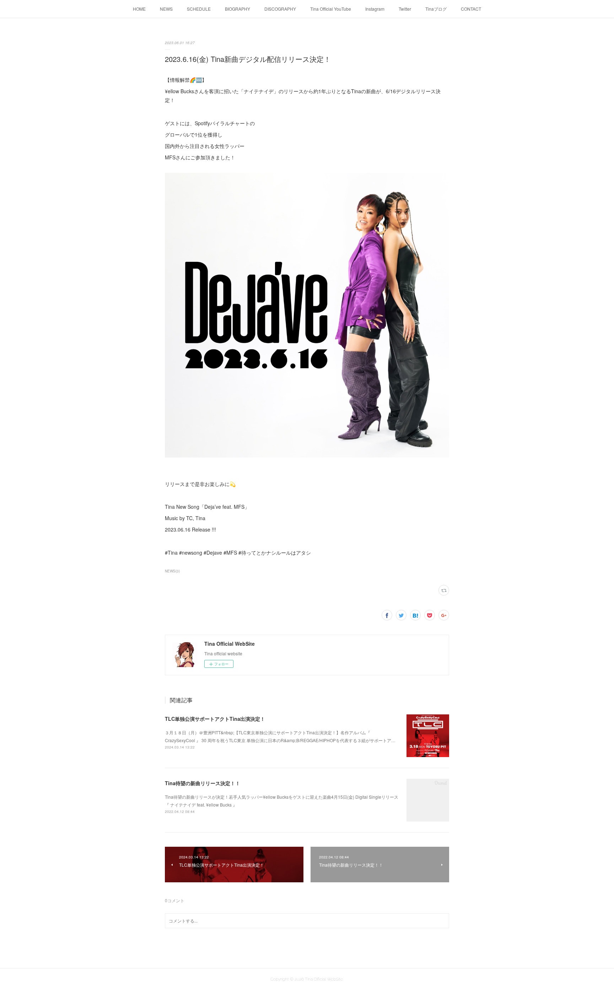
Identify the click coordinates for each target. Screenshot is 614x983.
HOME (139, 9)
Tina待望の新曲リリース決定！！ (202, 783)
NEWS (166, 9)
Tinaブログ (436, 9)
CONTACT (471, 9)
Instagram (374, 9)
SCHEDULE (199, 9)
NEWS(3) (172, 571)
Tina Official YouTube (330, 9)
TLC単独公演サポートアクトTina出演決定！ (215, 718)
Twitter (405, 9)
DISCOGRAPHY (280, 9)
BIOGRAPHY (237, 9)
